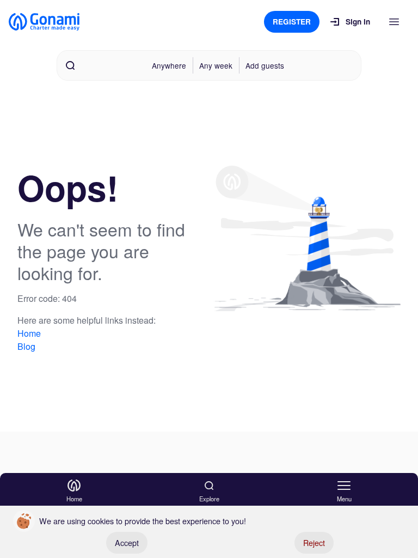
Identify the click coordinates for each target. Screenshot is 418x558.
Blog (26, 346)
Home (29, 333)
